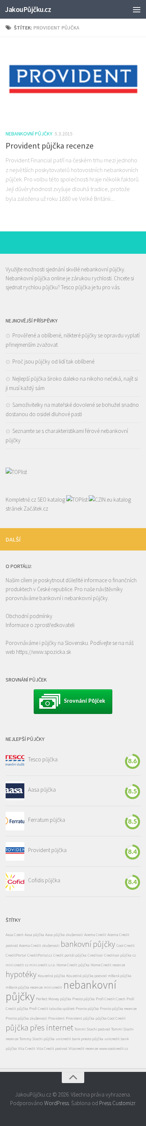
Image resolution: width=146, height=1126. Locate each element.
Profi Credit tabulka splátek (51, 1008)
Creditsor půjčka (117, 955)
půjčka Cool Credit (110, 1018)
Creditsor (95, 955)
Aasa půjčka (42, 789)
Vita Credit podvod (52, 1048)
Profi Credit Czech (110, 998)
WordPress (56, 1103)
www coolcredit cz (113, 1048)
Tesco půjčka (76, 287)
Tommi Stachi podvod (92, 1029)
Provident (56, 1018)
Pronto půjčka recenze (118, 1008)
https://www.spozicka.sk (43, 651)
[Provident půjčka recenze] (73, 83)
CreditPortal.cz (39, 955)
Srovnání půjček (84, 701)
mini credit (53, 987)
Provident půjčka (47, 850)
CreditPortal (16, 955)
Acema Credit (95, 934)
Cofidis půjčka (44, 880)
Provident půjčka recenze (50, 145)
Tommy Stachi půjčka (37, 1038)
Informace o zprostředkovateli (40, 624)
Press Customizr (117, 1103)
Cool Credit (125, 945)
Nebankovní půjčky (29, 133)
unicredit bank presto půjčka (79, 1038)
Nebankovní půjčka (28, 278)
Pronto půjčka (87, 1008)
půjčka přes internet (39, 1027)
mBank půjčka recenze (24, 987)
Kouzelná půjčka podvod (86, 975)
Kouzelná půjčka (51, 975)
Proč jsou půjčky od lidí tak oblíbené (53, 361)
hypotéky (21, 974)
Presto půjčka (83, 998)
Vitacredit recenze (83, 1048)
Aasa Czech (15, 934)
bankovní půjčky (88, 944)
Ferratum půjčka (46, 819)
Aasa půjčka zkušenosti (64, 934)
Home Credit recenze (108, 965)
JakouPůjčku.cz (28, 9)
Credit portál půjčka (69, 955)
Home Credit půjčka (73, 965)
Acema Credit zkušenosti (39, 945)
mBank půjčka (119, 975)
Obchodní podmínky (29, 616)
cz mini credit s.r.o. (40, 965)
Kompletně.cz (21, 499)
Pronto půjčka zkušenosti (26, 1018)
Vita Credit (27, 1048)
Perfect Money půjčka (53, 998)
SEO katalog (51, 499)
